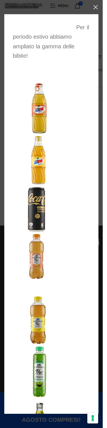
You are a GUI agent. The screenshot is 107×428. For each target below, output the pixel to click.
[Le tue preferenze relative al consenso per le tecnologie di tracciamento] (92, 418)
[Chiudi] (95, 7)
